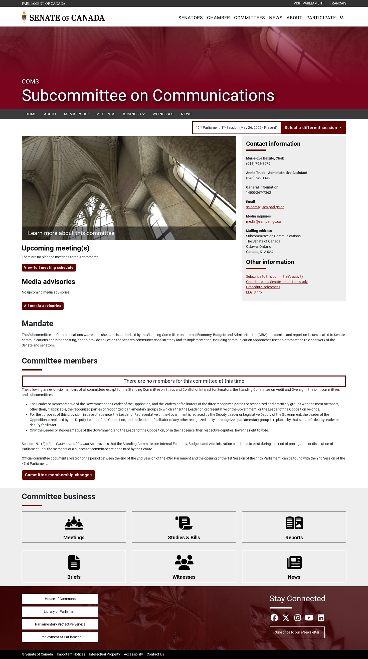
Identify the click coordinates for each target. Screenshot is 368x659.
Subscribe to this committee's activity (274, 276)
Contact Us (155, 654)
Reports (294, 537)
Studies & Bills (184, 537)
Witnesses (163, 114)
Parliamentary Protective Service (60, 624)
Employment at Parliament (60, 637)
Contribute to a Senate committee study (277, 282)
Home (31, 114)
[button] (190, 17)
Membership (76, 114)
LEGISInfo (254, 292)
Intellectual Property (104, 654)
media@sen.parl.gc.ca (263, 222)
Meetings (105, 114)
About (50, 114)
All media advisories (42, 306)
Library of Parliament (60, 612)
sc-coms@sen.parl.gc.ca (265, 207)
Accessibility (133, 654)
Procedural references (263, 287)
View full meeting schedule (49, 268)
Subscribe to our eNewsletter (297, 632)
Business (132, 114)
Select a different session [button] (311, 127)
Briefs (74, 577)
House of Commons (60, 599)
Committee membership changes (58, 474)
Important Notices (71, 654)
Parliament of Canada (44, 3)
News (186, 114)
